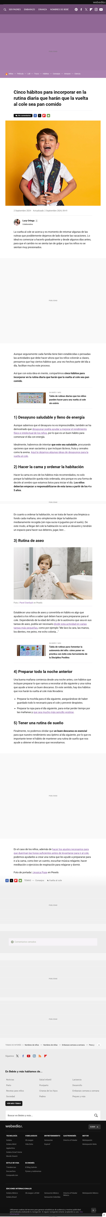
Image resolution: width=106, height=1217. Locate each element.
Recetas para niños (15, 1091)
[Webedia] (99, 2)
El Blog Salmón (31, 1167)
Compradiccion (12, 1175)
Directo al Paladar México (70, 1194)
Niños (11, 74)
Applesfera (10, 1148)
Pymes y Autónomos (33, 1171)
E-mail (48, 115)
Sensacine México (51, 1193)
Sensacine (48, 1140)
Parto (8, 1085)
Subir (92, 1127)
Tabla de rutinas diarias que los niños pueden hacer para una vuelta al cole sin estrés (67, 400)
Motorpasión (87, 1140)
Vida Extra (29, 1144)
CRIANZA (42, 9)
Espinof (47, 1144)
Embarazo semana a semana (73, 1045)
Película (20, 74)
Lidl (28, 74)
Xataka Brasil (11, 1197)
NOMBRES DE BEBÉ (59, 9)
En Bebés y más (55, 392)
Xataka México (12, 1193)
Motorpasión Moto (89, 1144)
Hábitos (46, 74)
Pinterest (76, 9)
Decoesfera (10, 1171)
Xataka (9, 1140)
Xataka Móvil (11, 1144)
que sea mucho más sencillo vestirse (53, 712)
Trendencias (11, 1167)
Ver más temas (14, 1103)
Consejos (56, 74)
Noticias (10, 1079)
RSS (40, 1055)
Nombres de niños (32, 1045)
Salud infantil (45, 1079)
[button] (30, 221)
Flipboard (91, 9)
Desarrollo (77, 1085)
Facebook (81, 9)
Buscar (96, 1115)
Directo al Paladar (70, 1140)
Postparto (43, 1085)
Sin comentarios (24, 115)
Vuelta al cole (55, 880)
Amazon (67, 74)
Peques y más (78, 1096)
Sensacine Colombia (52, 1197)
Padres (42, 1096)
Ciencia (77, 74)
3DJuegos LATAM (32, 1193)
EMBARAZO (29, 9)
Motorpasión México (90, 1193)
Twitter (86, 9)
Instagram (96, 9)
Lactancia (76, 1079)
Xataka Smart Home (14, 1152)
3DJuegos (29, 1140)
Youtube (101, 9)
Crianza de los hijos (48, 1091)
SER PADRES (15, 9)
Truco (36, 74)
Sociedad (10, 1096)
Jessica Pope (40, 872)
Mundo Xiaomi (11, 1156)
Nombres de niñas (50, 1045)
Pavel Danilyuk (26, 602)
